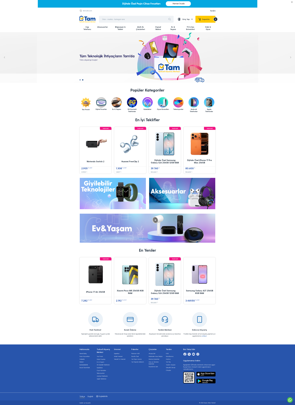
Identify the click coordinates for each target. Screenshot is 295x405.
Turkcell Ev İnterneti (119, 359)
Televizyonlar (101, 373)
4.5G (167, 353)
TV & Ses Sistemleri (190, 28)
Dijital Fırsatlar (101, 359)
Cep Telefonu (87, 28)
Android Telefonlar (102, 376)
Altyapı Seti (152, 353)
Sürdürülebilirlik (84, 365)
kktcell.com (87, 11)
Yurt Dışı (168, 362)
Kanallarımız (169, 356)
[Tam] (87, 19)
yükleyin (204, 336)
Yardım (212, 11)
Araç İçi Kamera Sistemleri (154, 362)
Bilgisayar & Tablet (120, 28)
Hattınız (168, 359)
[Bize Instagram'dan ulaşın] (197, 354)
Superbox (116, 353)
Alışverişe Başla (91, 63)
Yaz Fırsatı (100, 356)
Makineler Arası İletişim (156, 356)
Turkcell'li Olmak (170, 367)
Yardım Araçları (171, 365)
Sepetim (208, 19)
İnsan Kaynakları (85, 356)
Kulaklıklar (100, 367)
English (90, 396)
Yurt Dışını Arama (136, 359)
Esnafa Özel (135, 356)
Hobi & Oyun (208, 28)
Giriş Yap (186, 19)
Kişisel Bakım (158, 28)
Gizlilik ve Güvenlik (85, 403)
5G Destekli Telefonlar (103, 365)
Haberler (82, 359)
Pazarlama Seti (153, 366)
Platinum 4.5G (135, 353)
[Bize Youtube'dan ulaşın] (193, 354)
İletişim (82, 362)
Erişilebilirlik (103, 396)
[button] (80, 79)
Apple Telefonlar (101, 379)
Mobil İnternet (118, 356)
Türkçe (82, 396)
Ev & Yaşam (173, 28)
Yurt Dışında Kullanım (137, 362)
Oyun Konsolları (101, 370)
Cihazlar (168, 370)
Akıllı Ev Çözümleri (140, 28)
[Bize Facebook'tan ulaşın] (185, 354)
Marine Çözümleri (154, 359)
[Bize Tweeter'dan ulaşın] (189, 354)
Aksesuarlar (102, 27)
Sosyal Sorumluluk (85, 367)
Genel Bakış (83, 353)
